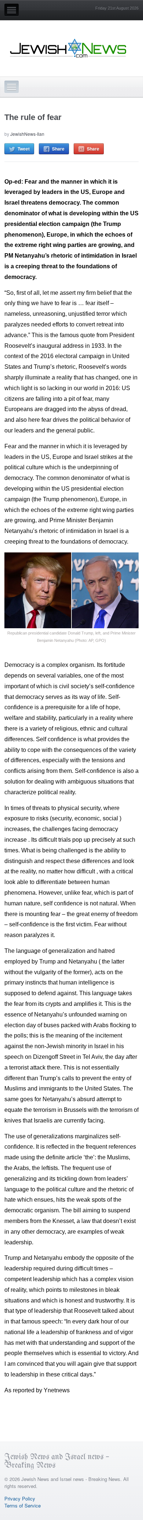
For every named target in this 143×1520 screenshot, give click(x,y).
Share (58, 148)
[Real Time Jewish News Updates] (68, 48)
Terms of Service (22, 1505)
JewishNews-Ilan (27, 134)
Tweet (24, 148)
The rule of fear (33, 117)
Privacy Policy (19, 1498)
